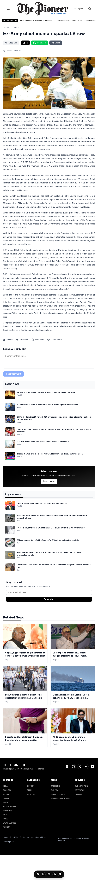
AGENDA (6, 827)
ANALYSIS (31, 794)
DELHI (29, 790)
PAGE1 (5, 819)
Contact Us (24, 837)
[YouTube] (55, 874)
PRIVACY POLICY (58, 794)
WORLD (6, 794)
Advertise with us (38, 837)
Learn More (49, 481)
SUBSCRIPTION (81, 786)
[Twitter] (49, 874)
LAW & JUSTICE (9, 823)
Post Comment (13, 374)
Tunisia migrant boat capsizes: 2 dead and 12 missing (27, 20)
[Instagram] (43, 874)
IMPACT (6, 815)
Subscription (8, 842)
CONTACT (79, 794)
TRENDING (7, 811)
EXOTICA (54, 790)
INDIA (5, 786)
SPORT (6, 798)
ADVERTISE (79, 790)
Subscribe (49, 599)
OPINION (30, 786)
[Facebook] (38, 874)
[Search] (89, 8)
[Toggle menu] (8, 8)
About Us (14, 837)
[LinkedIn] (60, 874)
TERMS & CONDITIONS (60, 798)
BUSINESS (7, 790)
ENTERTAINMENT (10, 807)
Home (5, 837)
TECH (5, 802)
